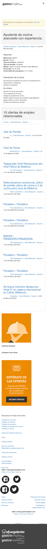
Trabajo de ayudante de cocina (12, 426)
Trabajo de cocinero (8, 422)
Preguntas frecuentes (9, 452)
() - (27, 46)
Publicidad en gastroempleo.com (13, 448)
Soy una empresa (8, 446)
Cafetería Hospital (9, 46)
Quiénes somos (7, 457)
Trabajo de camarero (9, 424)
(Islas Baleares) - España (22, 135)
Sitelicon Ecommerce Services (11, 472)
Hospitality (13, 296)
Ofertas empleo (7, 441)
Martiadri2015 (15, 151)
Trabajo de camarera (9, 420)
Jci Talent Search (16, 170)
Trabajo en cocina (8, 428)
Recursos (5, 467)
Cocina (5, 122)
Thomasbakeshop (16, 208)
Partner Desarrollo (16, 192)
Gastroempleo (6, 463)
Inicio (3, 437)
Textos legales (7, 461)
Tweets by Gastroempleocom (12, 433)
